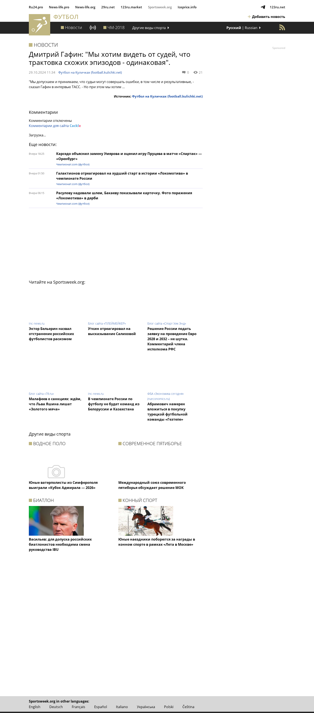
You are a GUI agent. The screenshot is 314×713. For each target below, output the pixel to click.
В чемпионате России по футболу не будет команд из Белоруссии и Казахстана (113, 404)
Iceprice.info (187, 7)
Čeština (188, 706)
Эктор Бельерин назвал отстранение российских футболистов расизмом (51, 333)
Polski (168, 706)
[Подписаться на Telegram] (263, 7)
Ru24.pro (36, 7)
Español (100, 706)
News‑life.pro (59, 7)
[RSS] (282, 27)
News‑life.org (85, 7)
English (34, 706)
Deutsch (56, 706)
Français (78, 706)
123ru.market (131, 7)
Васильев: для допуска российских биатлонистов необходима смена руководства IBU (60, 544)
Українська (146, 706)
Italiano (122, 706)
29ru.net (108, 7)
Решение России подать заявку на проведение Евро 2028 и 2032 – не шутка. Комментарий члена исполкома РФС (172, 338)
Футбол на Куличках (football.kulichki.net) (90, 72)
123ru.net (277, 7)
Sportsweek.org (160, 7)
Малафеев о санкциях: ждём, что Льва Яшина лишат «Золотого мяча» (55, 404)
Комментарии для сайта (55, 125)
